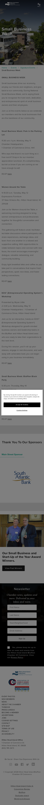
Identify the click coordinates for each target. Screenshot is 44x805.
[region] (22, 402)
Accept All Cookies (22, 404)
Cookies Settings (22, 410)
